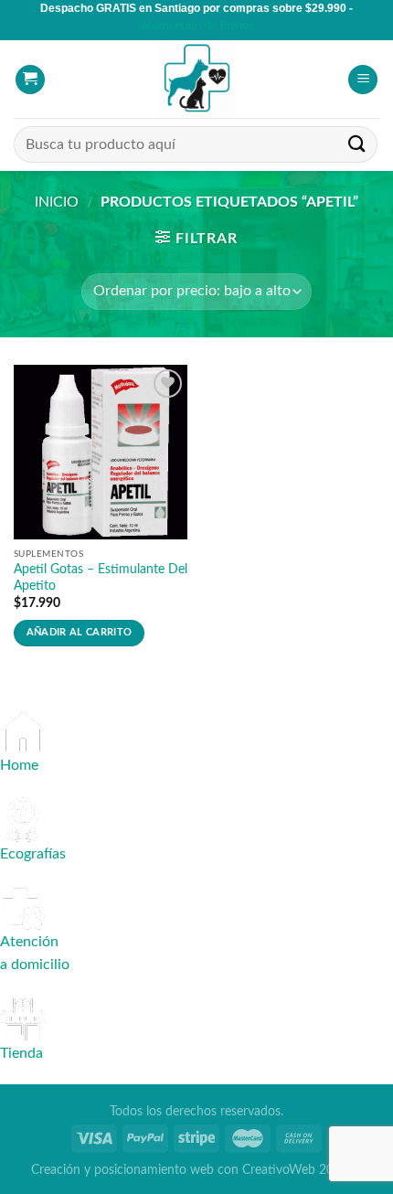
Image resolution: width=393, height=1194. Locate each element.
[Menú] (362, 80)
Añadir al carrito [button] (80, 632)
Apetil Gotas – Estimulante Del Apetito (100, 577)
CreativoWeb (278, 1170)
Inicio (57, 202)
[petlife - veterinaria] (196, 79)
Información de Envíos (197, 25)
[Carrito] (30, 80)
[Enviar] (357, 145)
